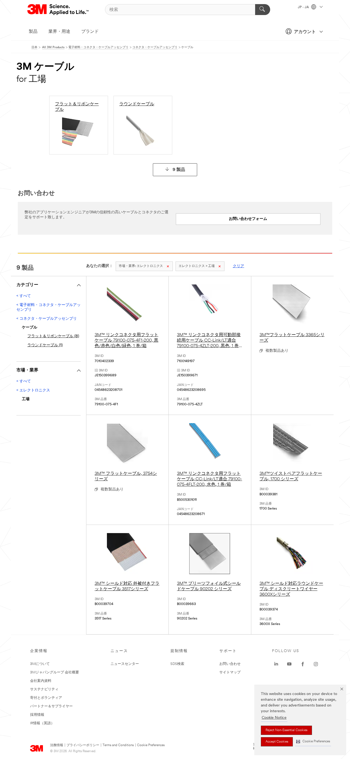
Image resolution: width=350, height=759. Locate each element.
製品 (33, 32)
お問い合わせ (230, 664)
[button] (313, 741)
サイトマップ (230, 672)
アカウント (305, 32)
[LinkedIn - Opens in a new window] (276, 664)
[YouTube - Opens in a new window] (289, 664)
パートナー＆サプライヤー (51, 706)
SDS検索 (177, 664)
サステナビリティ (44, 689)
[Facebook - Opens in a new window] (303, 664)
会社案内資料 (40, 681)
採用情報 (37, 715)
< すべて (23, 296)
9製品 (179, 170)
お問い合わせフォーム (248, 219)
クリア (238, 266)
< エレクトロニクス (33, 390)
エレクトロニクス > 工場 (197, 266)
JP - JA (304, 7)
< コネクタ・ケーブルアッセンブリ (46, 319)
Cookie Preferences (151, 745)
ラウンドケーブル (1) (45, 345)
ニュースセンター (124, 664)
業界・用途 (59, 32)
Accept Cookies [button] (277, 741)
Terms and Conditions (118, 745)
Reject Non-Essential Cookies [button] (286, 730)
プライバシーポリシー (82, 745)
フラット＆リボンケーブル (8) (53, 336)
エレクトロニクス (141, 266)
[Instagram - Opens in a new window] (316, 664)
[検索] (262, 9)
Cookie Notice (274, 718)
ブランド (90, 32)
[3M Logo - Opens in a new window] (58, 9)
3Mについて (40, 664)
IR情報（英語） (42, 723)
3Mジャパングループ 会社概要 (54, 672)
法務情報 (56, 745)
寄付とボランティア (46, 698)
